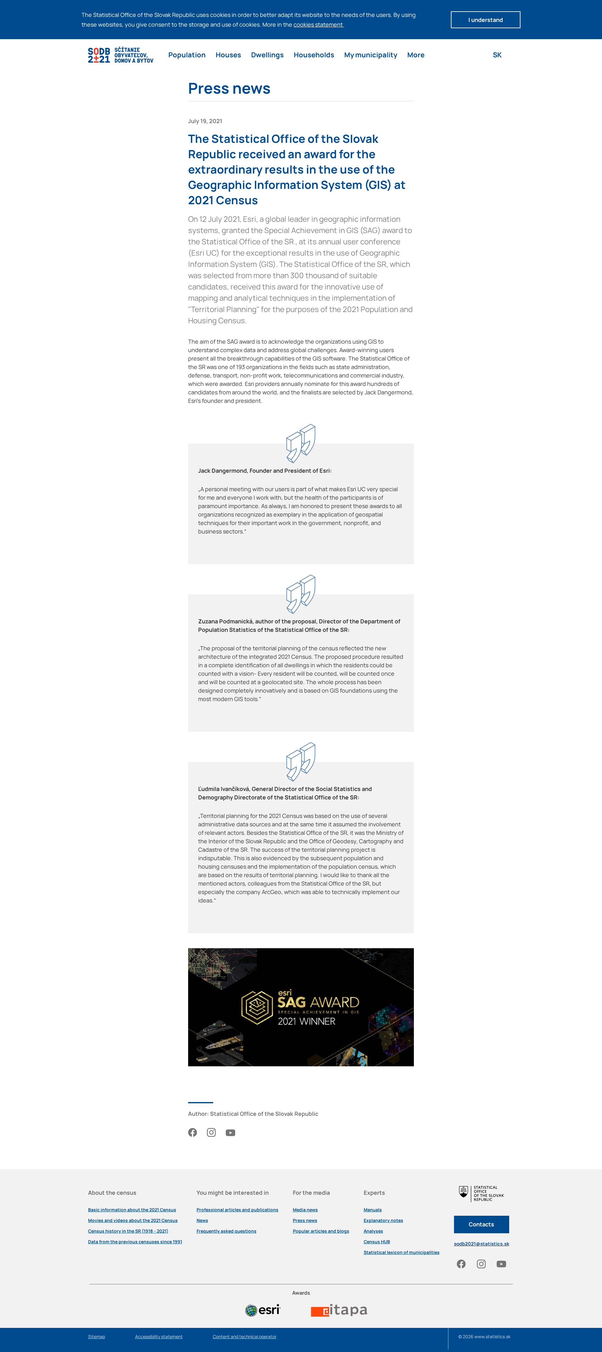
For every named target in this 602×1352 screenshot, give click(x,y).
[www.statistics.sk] (481, 1200)
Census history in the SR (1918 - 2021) (128, 1231)
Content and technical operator (245, 1336)
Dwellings (267, 55)
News (202, 1220)
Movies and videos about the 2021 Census (133, 1220)
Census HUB (377, 1242)
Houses (228, 55)
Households (314, 55)
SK (497, 55)
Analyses (373, 1231)
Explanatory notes (383, 1220)
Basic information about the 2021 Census (132, 1210)
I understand (485, 19)
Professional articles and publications (237, 1210)
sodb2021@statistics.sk (481, 1243)
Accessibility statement (159, 1336)
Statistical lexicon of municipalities (402, 1252)
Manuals (373, 1210)
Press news (305, 1220)
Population (187, 55)
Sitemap (96, 1336)
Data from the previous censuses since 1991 (135, 1242)
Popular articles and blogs (321, 1231)
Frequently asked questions (226, 1231)
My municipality (370, 55)
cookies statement (318, 24)
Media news (305, 1210)
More (416, 55)
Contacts (481, 1224)
